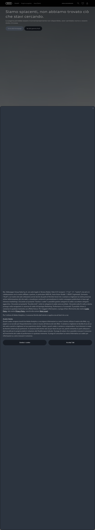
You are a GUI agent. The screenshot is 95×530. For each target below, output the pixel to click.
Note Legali (44, 311)
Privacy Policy (20, 311)
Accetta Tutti (70, 342)
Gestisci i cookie (24, 342)
